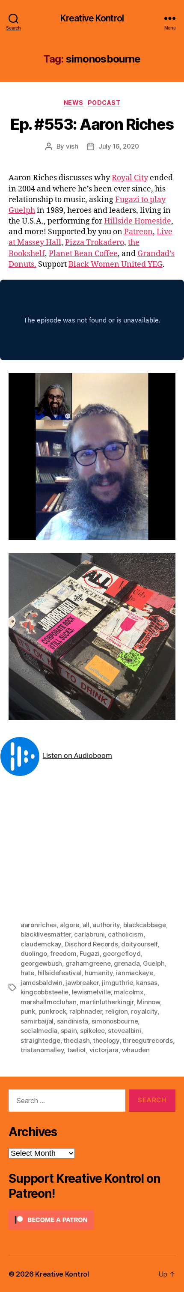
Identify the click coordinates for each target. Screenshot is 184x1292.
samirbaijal (37, 1021)
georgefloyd (121, 953)
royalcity (144, 1011)
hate (27, 973)
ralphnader (85, 1011)
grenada (126, 963)
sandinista (72, 1021)
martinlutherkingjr (107, 1002)
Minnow (148, 1002)
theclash (76, 1040)
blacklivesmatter (46, 934)
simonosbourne (115, 1021)
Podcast (104, 102)
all (86, 925)
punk (28, 1011)
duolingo (34, 953)
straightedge (40, 1040)
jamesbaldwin (41, 983)
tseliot (76, 1050)
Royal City (130, 178)
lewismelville (91, 992)
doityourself (139, 944)
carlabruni (89, 934)
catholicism (125, 934)
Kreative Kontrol (92, 18)
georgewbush (41, 963)
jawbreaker (81, 983)
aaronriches (38, 925)
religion (116, 1011)
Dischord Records (91, 944)
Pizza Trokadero (94, 243)
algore (69, 925)
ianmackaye (134, 973)
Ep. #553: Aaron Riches (91, 124)
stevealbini (124, 1030)
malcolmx (128, 992)
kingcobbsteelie (44, 992)
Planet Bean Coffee (83, 254)
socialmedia (39, 1030)
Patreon (138, 232)
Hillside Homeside (137, 221)
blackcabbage (144, 925)
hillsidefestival (60, 973)
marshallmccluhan (49, 1002)
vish (72, 146)
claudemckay (41, 944)
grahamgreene (88, 963)
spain (69, 1030)
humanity (99, 973)
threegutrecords (147, 1040)
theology (106, 1040)
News (73, 102)
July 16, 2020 (118, 146)
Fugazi (89, 953)
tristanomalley (42, 1050)
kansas (146, 983)
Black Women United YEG (115, 264)
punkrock (52, 1011)
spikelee (92, 1030)
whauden (136, 1050)
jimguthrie (117, 983)
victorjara (104, 1050)
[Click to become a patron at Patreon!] (92, 1220)
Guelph (153, 963)
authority (106, 925)
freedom (63, 953)
